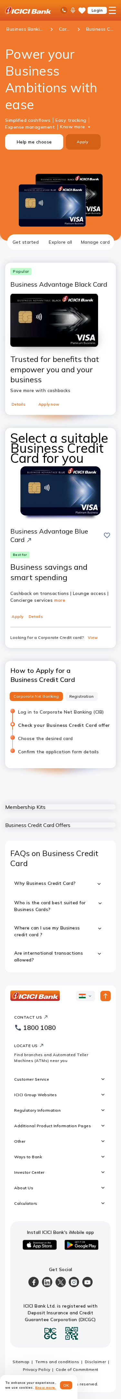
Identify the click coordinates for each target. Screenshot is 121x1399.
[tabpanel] (60, 611)
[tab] (25, 242)
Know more (72, 127)
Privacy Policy (36, 1369)
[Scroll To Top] (105, 996)
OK (66, 1385)
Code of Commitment (77, 1369)
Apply (82, 141)
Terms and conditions (57, 1361)
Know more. (45, 1387)
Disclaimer (95, 1361)
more (59, 600)
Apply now (48, 404)
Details (18, 404)
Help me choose (34, 142)
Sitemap (21, 1361)
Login (97, 10)
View (93, 637)
